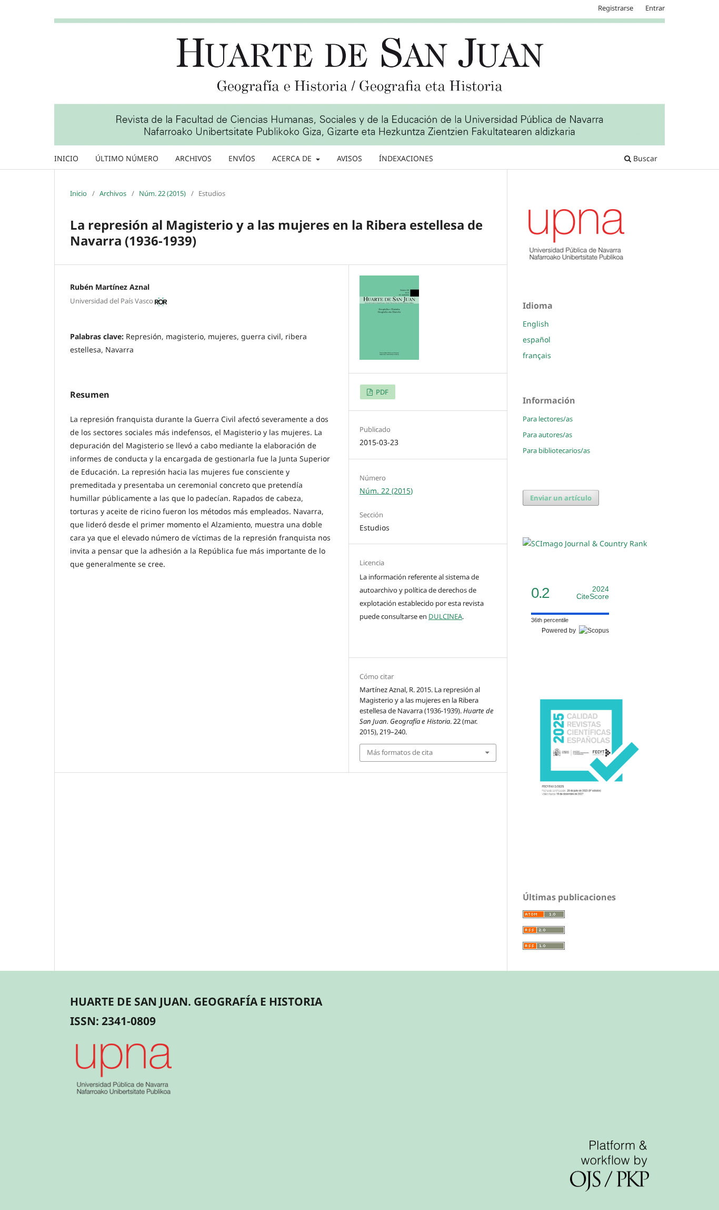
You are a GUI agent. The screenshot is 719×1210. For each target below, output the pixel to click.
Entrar (655, 8)
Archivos (112, 193)
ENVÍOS (241, 158)
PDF (381, 392)
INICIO (66, 158)
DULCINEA (445, 616)
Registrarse (615, 8)
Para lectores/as (548, 419)
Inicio (78, 193)
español (537, 340)
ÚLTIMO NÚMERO (126, 158)
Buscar (644, 158)
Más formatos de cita (400, 752)
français (537, 355)
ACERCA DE (293, 158)
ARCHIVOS (193, 158)
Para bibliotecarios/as (556, 450)
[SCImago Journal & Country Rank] (585, 543)
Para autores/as (547, 434)
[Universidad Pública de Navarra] (577, 262)
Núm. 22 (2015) (162, 193)
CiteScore (592, 593)
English (536, 324)
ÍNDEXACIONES (406, 158)
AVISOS (349, 158)
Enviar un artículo (561, 498)
